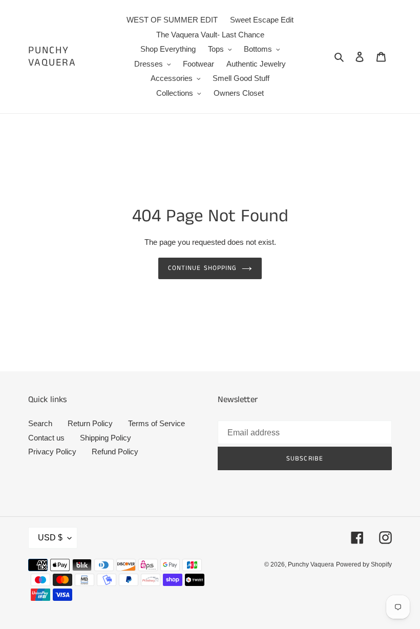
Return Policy (90, 423)
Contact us (46, 437)
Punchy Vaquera (52, 57)
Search (40, 423)
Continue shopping (202, 268)
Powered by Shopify (364, 564)
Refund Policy (115, 451)
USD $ (50, 537)
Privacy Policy (52, 451)
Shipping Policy (105, 437)
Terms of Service (156, 423)
